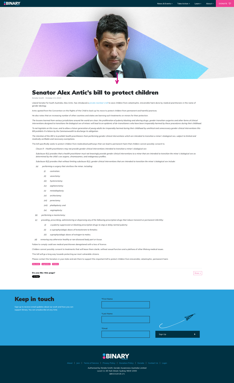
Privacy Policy (109, 363)
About (70, 363)
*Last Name (107, 313)
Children (55, 264)
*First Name (107, 299)
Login (164, 363)
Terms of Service (91, 363)
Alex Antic (36, 264)
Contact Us (153, 363)
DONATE (223, 3)
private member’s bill (98, 103)
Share (197, 273)
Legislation (46, 264)
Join (78, 363)
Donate (140, 363)
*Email (104, 328)
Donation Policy (126, 363)
